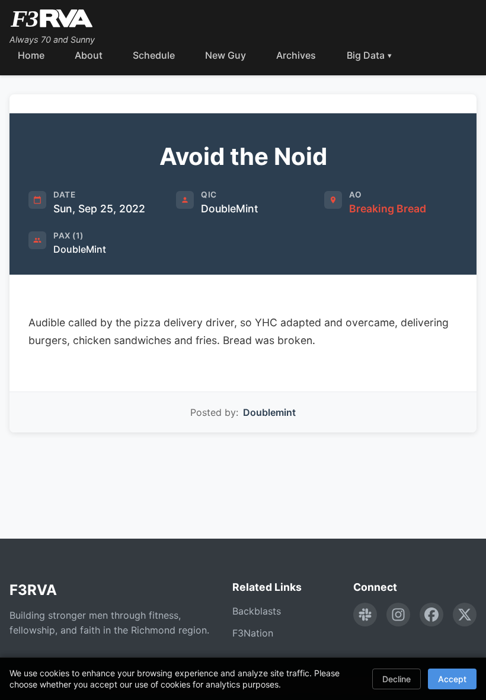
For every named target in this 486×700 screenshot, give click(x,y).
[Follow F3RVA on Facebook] (431, 614)
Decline (396, 679)
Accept (452, 679)
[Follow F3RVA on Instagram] (398, 614)
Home (31, 55)
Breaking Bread (387, 208)
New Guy (225, 55)
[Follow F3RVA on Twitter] (465, 614)
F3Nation (252, 633)
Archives (296, 55)
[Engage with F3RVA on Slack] (365, 614)
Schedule (154, 55)
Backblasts (256, 611)
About (89, 55)
